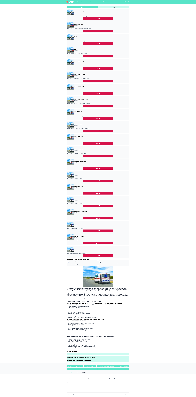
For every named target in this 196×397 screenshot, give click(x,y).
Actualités (124, 1)
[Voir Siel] (98, 52)
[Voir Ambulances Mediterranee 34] (98, 102)
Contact (89, 382)
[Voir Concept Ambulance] (98, 239)
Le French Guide (70, 384)
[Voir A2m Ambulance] (98, 114)
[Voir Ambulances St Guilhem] (98, 77)
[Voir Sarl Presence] (98, 177)
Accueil (68, 372)
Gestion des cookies (113, 380)
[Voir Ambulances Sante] (98, 27)
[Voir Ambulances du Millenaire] (98, 214)
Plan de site (90, 384)
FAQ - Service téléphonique (114, 386)
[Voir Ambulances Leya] (98, 139)
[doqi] (70, 2)
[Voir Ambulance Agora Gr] (98, 89)
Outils (89, 380)
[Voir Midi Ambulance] (98, 202)
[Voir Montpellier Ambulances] (98, 252)
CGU (110, 382)
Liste (82, 7)
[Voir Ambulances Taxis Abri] (98, 64)
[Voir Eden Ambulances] (98, 127)
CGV (110, 384)
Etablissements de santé (94, 1)
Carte (113, 7)
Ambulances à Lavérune (114, 369)
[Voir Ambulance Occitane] (98, 152)
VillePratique (69, 382)
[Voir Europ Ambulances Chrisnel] (98, 164)
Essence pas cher (70, 380)
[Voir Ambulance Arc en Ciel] (98, 15)
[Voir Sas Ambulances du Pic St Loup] (98, 40)
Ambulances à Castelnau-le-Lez (74, 366)
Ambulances (73, 372)
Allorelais (68, 386)
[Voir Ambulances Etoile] (98, 189)
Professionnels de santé (81, 1)
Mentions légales (112, 378)
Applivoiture (69, 378)
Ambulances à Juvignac (82, 369)
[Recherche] (129, 2)
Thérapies (117, 1)
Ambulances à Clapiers (123, 366)
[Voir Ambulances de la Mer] (98, 227)
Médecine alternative (106, 1)
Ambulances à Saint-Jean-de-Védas (106, 366)
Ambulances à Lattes (90, 366)
